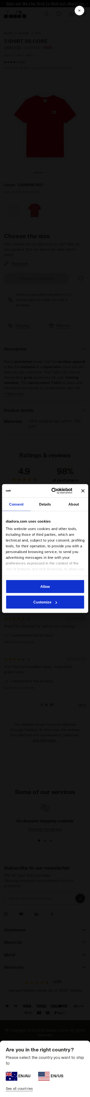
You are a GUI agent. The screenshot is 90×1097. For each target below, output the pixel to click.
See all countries (19, 1088)
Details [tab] (45, 504)
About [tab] (73, 504)
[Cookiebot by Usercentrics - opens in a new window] (53, 491)
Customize (42, 602)
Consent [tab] (16, 504)
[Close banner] (82, 490)
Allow (45, 586)
